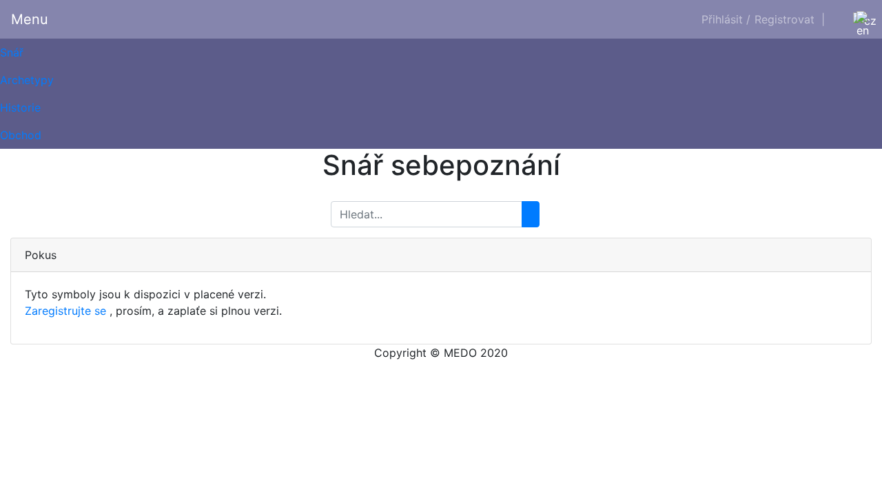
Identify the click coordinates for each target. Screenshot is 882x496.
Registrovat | (790, 19)
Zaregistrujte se (65, 311)
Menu (29, 19)
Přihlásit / (725, 19)
